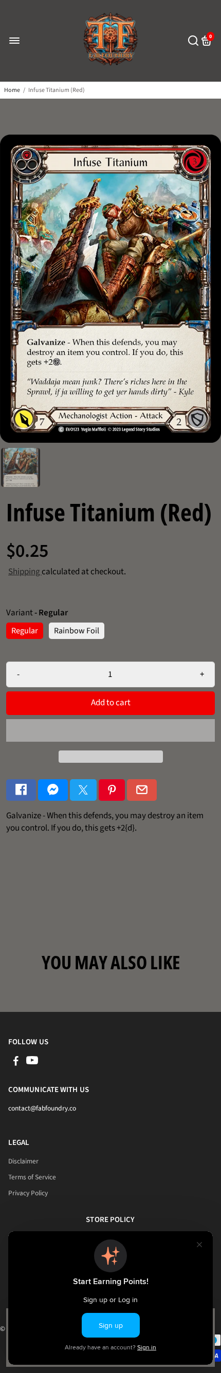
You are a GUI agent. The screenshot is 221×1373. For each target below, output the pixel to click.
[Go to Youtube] (32, 1062)
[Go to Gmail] (142, 790)
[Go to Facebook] (21, 790)
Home (12, 90)
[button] (110, 730)
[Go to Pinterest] (112, 790)
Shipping (25, 572)
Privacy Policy (28, 1193)
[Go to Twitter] (83, 790)
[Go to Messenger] (53, 790)
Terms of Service (32, 1177)
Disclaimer (23, 1161)
